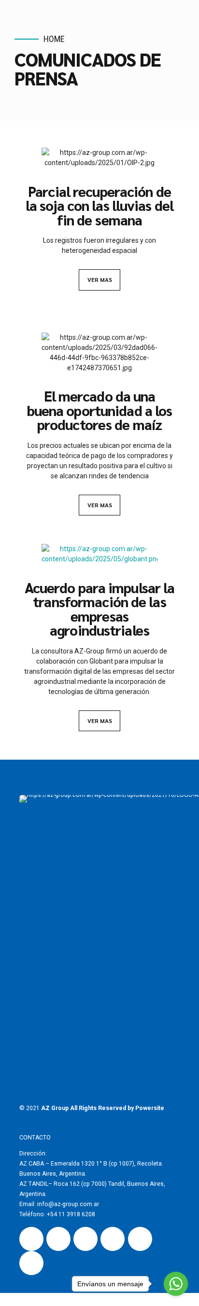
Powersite (149, 1108)
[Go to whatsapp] (176, 1284)
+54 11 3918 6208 (71, 1214)
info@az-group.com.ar (67, 1204)
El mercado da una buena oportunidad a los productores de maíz (99, 410)
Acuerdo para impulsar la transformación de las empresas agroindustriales (100, 608)
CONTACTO (35, 1137)
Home (54, 39)
